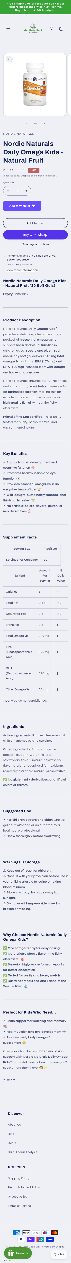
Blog (11, 1133)
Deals (12, 1143)
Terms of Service (19, 1206)
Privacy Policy (17, 1196)
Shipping (25, 176)
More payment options (35, 244)
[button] (8, 28)
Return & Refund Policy (24, 1187)
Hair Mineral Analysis (22, 1152)
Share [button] (11, 1080)
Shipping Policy (18, 1178)
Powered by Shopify (52, 1247)
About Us (14, 1124)
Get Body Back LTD (28, 1247)
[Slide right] (44, 123)
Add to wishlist (19, 205)
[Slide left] (26, 123)
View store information (22, 270)
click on (6, 1260)
